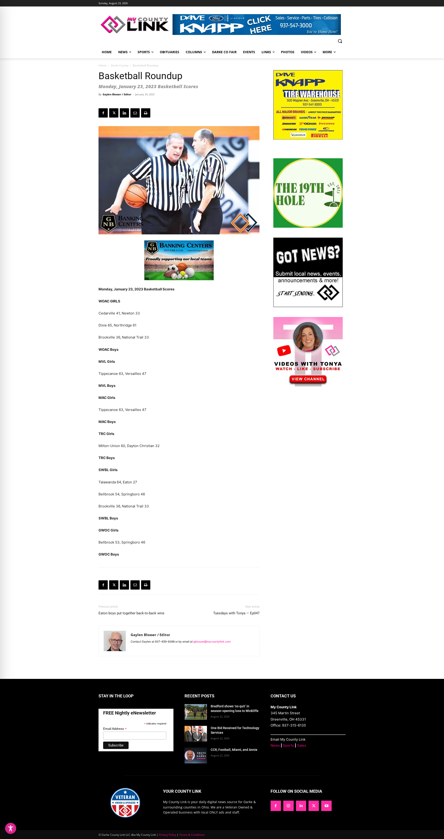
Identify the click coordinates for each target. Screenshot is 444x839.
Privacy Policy (167, 835)
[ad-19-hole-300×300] (308, 226)
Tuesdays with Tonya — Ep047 (236, 613)
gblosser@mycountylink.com (212, 641)
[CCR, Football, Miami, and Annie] (196, 755)
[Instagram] (288, 806)
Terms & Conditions (192, 835)
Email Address (115, 729)
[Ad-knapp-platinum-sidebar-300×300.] (308, 138)
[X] (113, 113)
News (275, 745)
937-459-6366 (165, 641)
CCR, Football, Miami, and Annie (234, 750)
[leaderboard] (259, 24)
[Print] (145, 113)
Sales (301, 745)
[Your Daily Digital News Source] (136, 24)
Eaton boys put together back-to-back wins (132, 613)
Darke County (119, 65)
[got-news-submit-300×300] (308, 306)
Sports (288, 745)
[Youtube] (326, 806)
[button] (339, 41)
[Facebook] (103, 113)
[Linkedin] (124, 113)
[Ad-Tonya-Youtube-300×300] (308, 385)
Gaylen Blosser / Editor (117, 94)
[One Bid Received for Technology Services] (196, 734)
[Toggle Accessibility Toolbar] (11, 828)
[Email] (135, 113)
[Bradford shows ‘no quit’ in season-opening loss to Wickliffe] (196, 712)
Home (102, 65)
